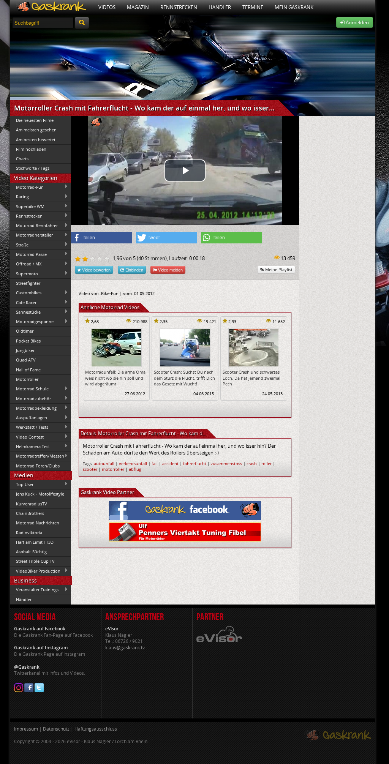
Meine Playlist (278, 269)
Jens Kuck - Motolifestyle (40, 494)
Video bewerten (96, 270)
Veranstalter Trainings (34, 590)
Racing (19, 197)
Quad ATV (26, 360)
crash (252, 463)
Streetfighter (28, 283)
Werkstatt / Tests (29, 427)
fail (155, 463)
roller (266, 463)
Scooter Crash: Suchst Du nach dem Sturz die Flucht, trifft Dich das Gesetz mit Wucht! (184, 378)
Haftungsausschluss (95, 729)
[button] (101, 237)
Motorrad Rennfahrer (34, 226)
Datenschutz (56, 729)
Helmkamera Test (30, 446)
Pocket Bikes (28, 341)
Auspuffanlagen (28, 418)
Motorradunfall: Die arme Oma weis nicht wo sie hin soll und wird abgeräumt (115, 378)
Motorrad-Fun (27, 187)
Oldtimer (24, 331)
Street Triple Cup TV (35, 561)
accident (170, 463)
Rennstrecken (178, 7)
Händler (220, 7)
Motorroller (27, 379)
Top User (21, 484)
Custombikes (25, 293)
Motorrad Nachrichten (37, 523)
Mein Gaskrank (294, 7)
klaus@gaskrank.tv (125, 647)
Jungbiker (25, 350)
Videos (106, 7)
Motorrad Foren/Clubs (38, 466)
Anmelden (357, 22)
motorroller (113, 469)
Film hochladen (31, 149)
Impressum (26, 729)
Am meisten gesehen (36, 130)
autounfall (104, 463)
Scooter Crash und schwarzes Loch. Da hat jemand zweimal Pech (251, 378)
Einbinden (133, 270)
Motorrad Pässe (28, 254)
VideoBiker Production (35, 571)
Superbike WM (27, 206)
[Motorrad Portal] (51, 7)
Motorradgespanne (32, 322)
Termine (252, 7)
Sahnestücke (25, 312)
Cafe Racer (23, 302)
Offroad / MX (25, 264)
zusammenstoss (226, 463)
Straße (19, 245)
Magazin (138, 7)
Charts (22, 158)
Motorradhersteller (31, 235)
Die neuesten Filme (35, 120)
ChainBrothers (30, 513)
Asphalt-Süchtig (31, 551)
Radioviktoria (29, 532)
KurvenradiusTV (31, 504)
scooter (90, 469)
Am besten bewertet (35, 139)
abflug (135, 469)
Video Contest (27, 437)
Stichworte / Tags (32, 168)
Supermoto (24, 273)
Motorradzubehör (30, 398)
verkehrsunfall (133, 463)
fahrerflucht (194, 463)
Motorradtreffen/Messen (37, 456)
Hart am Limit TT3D (35, 542)
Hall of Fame (28, 370)
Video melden (170, 270)
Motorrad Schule (29, 389)
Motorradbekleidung (33, 408)
